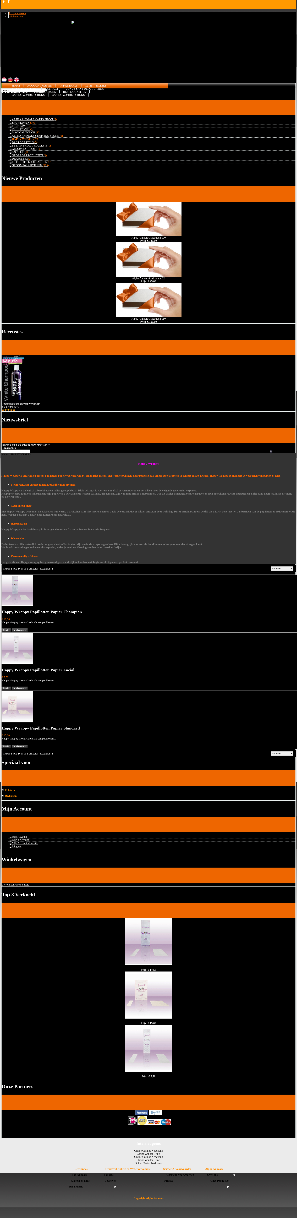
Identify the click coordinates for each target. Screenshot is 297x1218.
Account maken (17, 13)
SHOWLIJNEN (24, 122)
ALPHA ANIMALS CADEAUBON (34, 119)
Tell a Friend (75, 1186)
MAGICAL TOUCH (26, 132)
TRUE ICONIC (22, 129)
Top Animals (68, 85)
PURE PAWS (22, 125)
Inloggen (16, 846)
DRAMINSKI (21, 158)
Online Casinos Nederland (148, 1150)
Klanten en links (80, 1180)
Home (16, 85)
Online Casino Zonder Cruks (34, 91)
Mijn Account (19, 836)
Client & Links (96, 85)
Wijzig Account (20, 839)
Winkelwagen (16, 16)
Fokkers (109, 1174)
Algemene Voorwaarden (180, 1174)
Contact (51, 88)
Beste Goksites (74, 91)
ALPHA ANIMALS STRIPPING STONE (37, 135)
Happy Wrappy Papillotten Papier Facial (38, 670)
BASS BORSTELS (24, 142)
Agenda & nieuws (25, 88)
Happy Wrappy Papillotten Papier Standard (41, 728)
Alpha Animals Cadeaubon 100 (148, 237)
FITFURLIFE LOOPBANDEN (31, 161)
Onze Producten (219, 1180)
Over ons (212, 1174)
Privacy (168, 1180)
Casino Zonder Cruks (28, 94)
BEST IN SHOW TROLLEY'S (31, 145)
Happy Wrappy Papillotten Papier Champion (42, 612)
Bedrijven (110, 1180)
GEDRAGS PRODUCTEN (29, 155)
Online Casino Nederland (148, 1163)
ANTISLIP (20, 152)
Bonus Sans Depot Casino (85, 88)
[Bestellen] (20, 630)
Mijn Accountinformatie (25, 843)
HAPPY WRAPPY (25, 139)
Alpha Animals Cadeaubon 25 (148, 278)
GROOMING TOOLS (27, 148)
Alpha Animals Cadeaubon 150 (148, 318)
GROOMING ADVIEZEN (30, 165)
